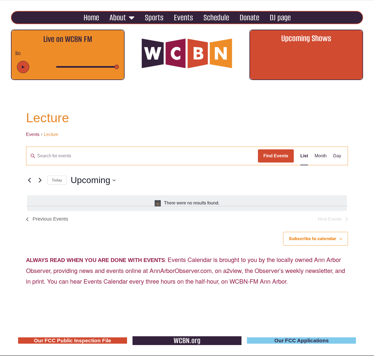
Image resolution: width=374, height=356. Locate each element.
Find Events (275, 155)
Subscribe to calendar (312, 238)
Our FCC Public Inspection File (72, 340)
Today (57, 180)
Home (91, 17)
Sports (154, 17)
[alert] (187, 203)
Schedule (216, 17)
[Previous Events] (29, 180)
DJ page (280, 17)
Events (183, 17)
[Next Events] (40, 180)
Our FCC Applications (301, 340)
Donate (249, 17)
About (118, 17)
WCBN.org (187, 340)
